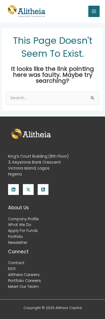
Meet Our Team (23, 286)
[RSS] (43, 189)
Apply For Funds (23, 230)
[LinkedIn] (13, 189)
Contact (16, 262)
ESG (12, 268)
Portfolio (15, 236)
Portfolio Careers (24, 280)
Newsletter (17, 242)
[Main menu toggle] (94, 11)
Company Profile (23, 219)
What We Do (19, 224)
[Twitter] (28, 189)
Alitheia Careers (24, 274)
